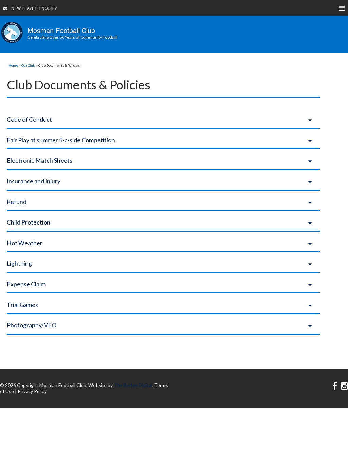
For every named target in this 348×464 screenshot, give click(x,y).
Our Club (28, 65)
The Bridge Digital (133, 385)
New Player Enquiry (34, 8)
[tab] (163, 119)
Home (13, 65)
